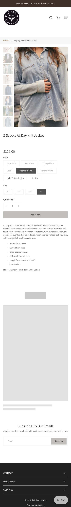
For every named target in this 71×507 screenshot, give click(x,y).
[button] (35, 214)
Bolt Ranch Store (39, 500)
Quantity (8, 199)
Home (5, 40)
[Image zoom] (41, 86)
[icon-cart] (58, 17)
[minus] (6, 206)
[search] (50, 17)
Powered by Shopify (35, 505)
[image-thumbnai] (8, 48)
